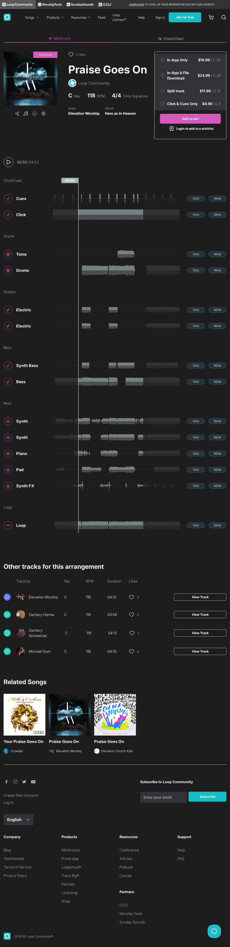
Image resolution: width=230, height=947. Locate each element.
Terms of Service (17, 867)
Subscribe (207, 796)
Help (141, 17)
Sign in (160, 17)
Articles (125, 858)
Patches (68, 884)
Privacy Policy (15, 875)
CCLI (123, 905)
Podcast (126, 867)
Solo (196, 198)
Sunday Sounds (132, 922)
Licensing (69, 892)
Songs (29, 17)
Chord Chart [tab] (173, 38)
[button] (30, 78)
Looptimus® (71, 867)
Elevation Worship (84, 113)
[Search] (223, 17)
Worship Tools (130, 913)
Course (125, 875)
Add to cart (190, 119)
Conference (129, 850)
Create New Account (21, 795)
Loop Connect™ (119, 17)
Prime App (70, 858)
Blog (7, 850)
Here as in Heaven (120, 113)
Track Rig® (70, 875)
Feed (101, 17)
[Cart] (211, 17)
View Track (200, 597)
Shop (66, 901)
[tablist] (115, 39)
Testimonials (14, 858)
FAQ (180, 858)
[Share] (17, 113)
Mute (217, 198)
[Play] (8, 162)
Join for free (185, 17)
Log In (8, 802)
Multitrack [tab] (62, 38)
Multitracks (71, 850)
